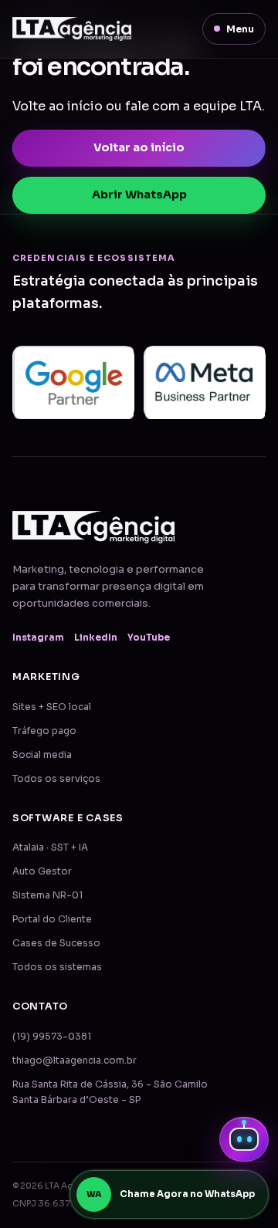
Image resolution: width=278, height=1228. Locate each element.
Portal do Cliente (52, 919)
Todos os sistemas (57, 967)
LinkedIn (95, 637)
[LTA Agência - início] (71, 29)
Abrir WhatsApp (139, 194)
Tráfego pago (44, 731)
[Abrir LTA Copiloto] (244, 1139)
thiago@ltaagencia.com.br (74, 1060)
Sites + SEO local (51, 707)
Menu (240, 29)
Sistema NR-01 (47, 895)
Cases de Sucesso (56, 943)
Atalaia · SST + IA (50, 847)
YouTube (148, 637)
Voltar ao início (139, 147)
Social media (42, 755)
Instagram (38, 637)
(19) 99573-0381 (51, 1036)
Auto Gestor (42, 871)
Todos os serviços (56, 779)
